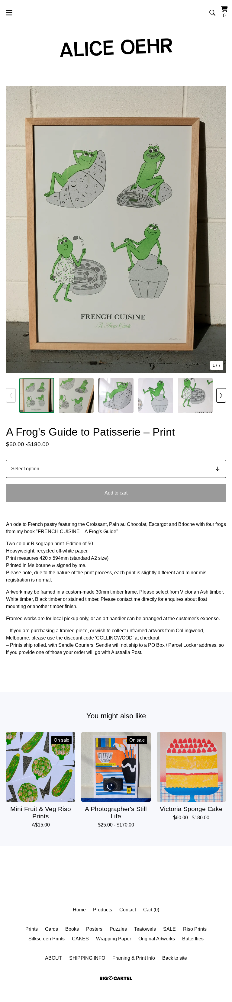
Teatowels (145, 929)
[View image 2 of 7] (76, 395)
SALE (169, 929)
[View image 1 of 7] (36, 395)
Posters (94, 929)
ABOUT (53, 958)
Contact (127, 909)
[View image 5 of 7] (195, 395)
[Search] (212, 12)
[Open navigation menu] (9, 12)
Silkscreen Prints (46, 938)
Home (79, 909)
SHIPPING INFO (87, 958)
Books (72, 929)
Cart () (151, 909)
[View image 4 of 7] (155, 395)
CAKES (80, 938)
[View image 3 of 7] (115, 395)
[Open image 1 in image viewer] (116, 229)
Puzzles (118, 929)
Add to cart (116, 492)
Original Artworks (156, 938)
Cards (51, 929)
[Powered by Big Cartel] (116, 978)
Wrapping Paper (113, 938)
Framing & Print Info (133, 958)
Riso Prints (195, 929)
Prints (31, 929)
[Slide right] (221, 395)
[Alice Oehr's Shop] (116, 46)
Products (102, 909)
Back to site (174, 958)
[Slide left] (11, 395)
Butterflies (193, 938)
